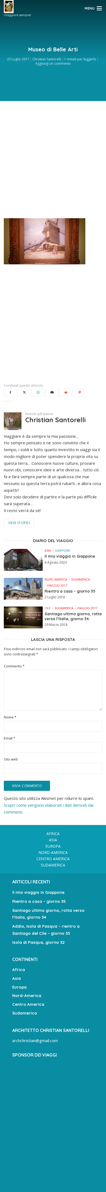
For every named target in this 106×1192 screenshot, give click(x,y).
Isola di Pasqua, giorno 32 (38, 942)
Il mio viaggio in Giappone (70, 556)
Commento (14, 666)
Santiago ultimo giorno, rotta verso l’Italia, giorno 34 (73, 616)
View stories (19, 522)
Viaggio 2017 (57, 585)
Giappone (62, 550)
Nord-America (56, 579)
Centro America (53, 858)
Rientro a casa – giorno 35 (70, 591)
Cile (48, 608)
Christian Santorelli (46, 59)
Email (9, 738)
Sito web (11, 759)
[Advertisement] (53, 158)
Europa (53, 846)
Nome (10, 717)
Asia (48, 550)
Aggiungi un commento (53, 63)
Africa (53, 833)
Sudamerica (80, 579)
